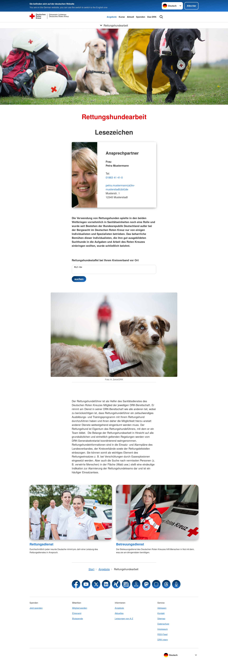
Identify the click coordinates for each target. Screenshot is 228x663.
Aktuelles (119, 613)
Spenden (140, 16)
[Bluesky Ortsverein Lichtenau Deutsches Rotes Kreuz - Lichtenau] (156, 584)
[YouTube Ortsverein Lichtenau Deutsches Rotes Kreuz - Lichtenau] (86, 584)
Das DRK (151, 16)
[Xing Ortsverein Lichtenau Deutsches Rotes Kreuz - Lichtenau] (116, 584)
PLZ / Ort (78, 267)
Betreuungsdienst (130, 544)
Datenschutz (163, 623)
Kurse (122, 16)
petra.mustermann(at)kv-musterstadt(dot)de (120, 187)
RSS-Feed (162, 634)
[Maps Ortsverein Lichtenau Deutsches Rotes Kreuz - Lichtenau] (136, 584)
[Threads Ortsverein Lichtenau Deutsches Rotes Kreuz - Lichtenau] (166, 584)
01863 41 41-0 (114, 177)
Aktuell (130, 16)
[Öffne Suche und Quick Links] (161, 17)
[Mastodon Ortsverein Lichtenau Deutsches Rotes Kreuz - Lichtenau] (146, 584)
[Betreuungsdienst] (157, 512)
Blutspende (77, 618)
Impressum (162, 629)
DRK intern (162, 639)
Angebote (112, 16)
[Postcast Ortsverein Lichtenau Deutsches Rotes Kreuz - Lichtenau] (176, 584)
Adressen (161, 607)
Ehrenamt (76, 613)
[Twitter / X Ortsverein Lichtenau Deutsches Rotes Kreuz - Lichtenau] (96, 584)
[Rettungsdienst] (71, 512)
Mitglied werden (79, 607)
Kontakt (161, 613)
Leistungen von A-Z (124, 618)
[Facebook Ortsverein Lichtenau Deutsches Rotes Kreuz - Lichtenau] (76, 584)
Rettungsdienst (41, 544)
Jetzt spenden (36, 607)
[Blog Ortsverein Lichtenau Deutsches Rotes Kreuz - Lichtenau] (126, 584)
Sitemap (161, 618)
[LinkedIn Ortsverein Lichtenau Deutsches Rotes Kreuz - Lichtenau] (106, 584)
